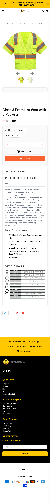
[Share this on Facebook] (10, 313)
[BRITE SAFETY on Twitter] (3, 372)
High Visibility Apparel (9, 403)
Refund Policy (6, 426)
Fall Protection (6, 414)
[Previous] (18, 73)
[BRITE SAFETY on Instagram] (9, 372)
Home (9, 24)
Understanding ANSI (8, 394)
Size (7, 135)
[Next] (32, 73)
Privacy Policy (6, 428)
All (15, 24)
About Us (5, 386)
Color (7, 130)
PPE (3, 411)
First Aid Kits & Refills (9, 409)
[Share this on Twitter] (4, 313)
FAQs (4, 391)
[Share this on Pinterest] (17, 313)
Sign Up (25, 453)
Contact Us (5, 384)
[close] (47, 4)
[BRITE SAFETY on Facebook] (6, 372)
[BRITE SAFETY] (25, 10)
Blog (3, 389)
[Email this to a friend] (23, 313)
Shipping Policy (7, 431)
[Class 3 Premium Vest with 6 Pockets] (24, 51)
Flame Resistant (7, 406)
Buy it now (25, 158)
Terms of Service (7, 423)
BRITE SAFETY (27, 476)
